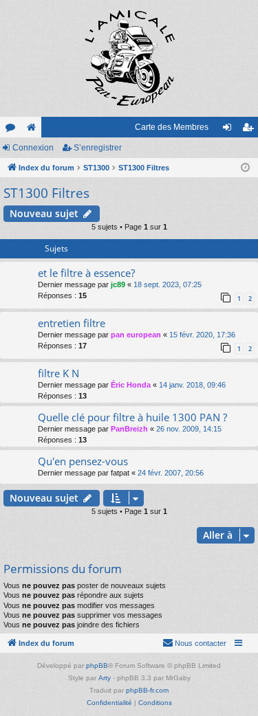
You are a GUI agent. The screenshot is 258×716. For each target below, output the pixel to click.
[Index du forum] (129, 58)
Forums (13, 129)
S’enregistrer (98, 148)
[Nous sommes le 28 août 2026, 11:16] (245, 168)
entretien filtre (71, 323)
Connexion (33, 148)
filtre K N (58, 373)
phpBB (97, 665)
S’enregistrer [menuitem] (250, 129)
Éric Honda (131, 385)
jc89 (118, 284)
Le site (33, 129)
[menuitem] (194, 643)
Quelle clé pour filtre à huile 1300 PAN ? (132, 417)
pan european (136, 335)
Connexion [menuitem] (229, 129)
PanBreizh (129, 429)
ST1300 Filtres (46, 193)
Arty (104, 678)
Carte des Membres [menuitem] (171, 127)
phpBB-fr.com (147, 690)
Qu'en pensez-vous (83, 461)
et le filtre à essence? (86, 273)
